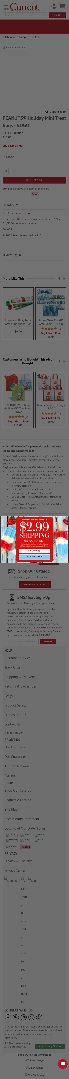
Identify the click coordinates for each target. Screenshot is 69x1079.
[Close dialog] (66, 517)
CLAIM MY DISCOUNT (35, 557)
